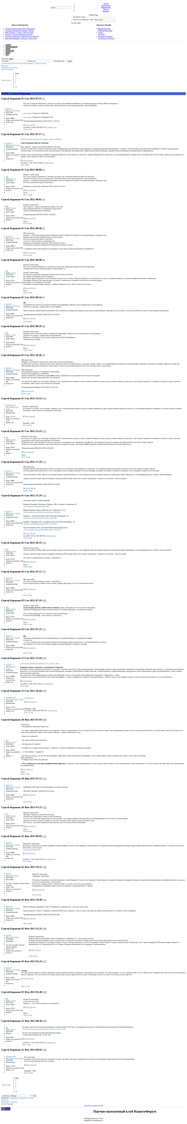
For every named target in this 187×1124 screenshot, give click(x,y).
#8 (43, 326)
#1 (43, 98)
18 (16, 87)
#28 (45, 992)
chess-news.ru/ (29, 698)
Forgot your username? (26, 63)
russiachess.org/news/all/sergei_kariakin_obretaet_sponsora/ (41, 139)
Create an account (40, 63)
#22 (44, 807)
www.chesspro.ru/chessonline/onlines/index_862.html (41, 512)
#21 (44, 778)
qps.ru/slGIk (27, 113)
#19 (44, 690)
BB (7, 177)
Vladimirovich (51, 127)
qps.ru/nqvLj (27, 117)
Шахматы (4, 65)
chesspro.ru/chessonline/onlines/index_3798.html (40, 524)
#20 (44, 719)
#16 (44, 600)
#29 (45, 1020)
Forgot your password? (9, 63)
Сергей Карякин (7, 69)
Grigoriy (31, 1098)
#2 (43, 134)
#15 (44, 571)
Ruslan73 (9, 108)
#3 (43, 169)
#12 (44, 461)
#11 (44, 431)
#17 (44, 629)
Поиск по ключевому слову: (83, 20)
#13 (44, 495)
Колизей (106, 11)
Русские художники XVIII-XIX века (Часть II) (22, 36)
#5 (43, 228)
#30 (45, 1049)
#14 (44, 542)
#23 (44, 836)
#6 (43, 259)
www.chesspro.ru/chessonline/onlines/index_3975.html (42, 529)
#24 (45, 867)
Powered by (88, 1106)
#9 (43, 355)
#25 (45, 899)
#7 (43, 297)
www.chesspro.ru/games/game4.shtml (36, 506)
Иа (7, 1027)
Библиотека (106, 5)
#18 (44, 658)
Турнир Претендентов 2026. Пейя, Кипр (20, 29)
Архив (105, 3)
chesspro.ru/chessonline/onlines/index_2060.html (40, 518)
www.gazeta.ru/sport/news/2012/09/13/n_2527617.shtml (39, 663)
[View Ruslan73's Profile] (13, 110)
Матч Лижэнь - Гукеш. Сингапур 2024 (19, 33)
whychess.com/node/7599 (31, 849)
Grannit (8, 874)
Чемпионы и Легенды (9, 67)
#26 (45, 928)
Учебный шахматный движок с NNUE (19, 31)
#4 (43, 199)
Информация (106, 7)
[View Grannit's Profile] (12, 875)
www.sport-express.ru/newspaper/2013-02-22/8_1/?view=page (44, 1029)
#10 (44, 398)
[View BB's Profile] (11, 179)
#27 (45, 961)
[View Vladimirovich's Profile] (14, 409)
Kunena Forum (98, 1106)
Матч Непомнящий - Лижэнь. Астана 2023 (21, 38)
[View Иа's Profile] (10, 1029)
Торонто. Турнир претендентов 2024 (18, 34)
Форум (105, 9)
